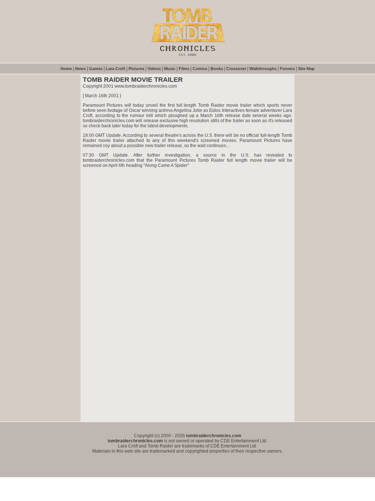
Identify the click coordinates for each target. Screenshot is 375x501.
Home (66, 68)
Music (169, 68)
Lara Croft (115, 68)
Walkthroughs (262, 68)
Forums (287, 68)
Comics (200, 68)
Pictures (136, 68)
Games (96, 68)
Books (217, 68)
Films (184, 68)
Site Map (306, 68)
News (80, 68)
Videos (154, 68)
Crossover (236, 68)
